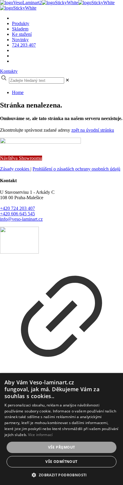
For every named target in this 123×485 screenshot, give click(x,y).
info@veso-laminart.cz (21, 219)
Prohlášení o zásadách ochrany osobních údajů (76, 168)
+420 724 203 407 (17, 208)
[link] (67, 80)
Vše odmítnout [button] (61, 461)
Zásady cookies (15, 168)
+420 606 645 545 (17, 213)
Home (18, 92)
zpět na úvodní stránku (92, 130)
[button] (61, 474)
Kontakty (9, 71)
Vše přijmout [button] (61, 447)
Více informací (40, 434)
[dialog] (61, 429)
